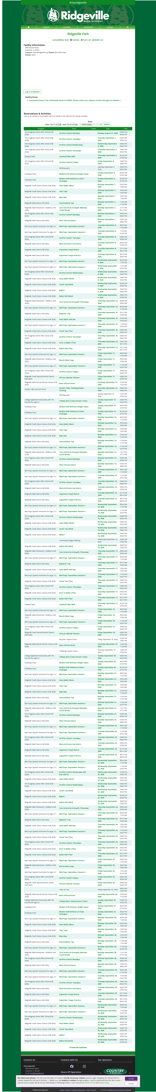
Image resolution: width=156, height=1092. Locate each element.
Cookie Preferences (78, 1090)
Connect (110, 27)
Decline (131, 1084)
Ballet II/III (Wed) (66, 296)
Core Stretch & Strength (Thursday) (74, 302)
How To (93, 1090)
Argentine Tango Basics (69, 249)
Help (88, 1090)
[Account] (127, 27)
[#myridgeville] (78, 15)
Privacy (67, 1090)
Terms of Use (90, 1083)
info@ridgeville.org (37, 1073)
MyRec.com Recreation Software (120, 1090)
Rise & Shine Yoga (66, 360)
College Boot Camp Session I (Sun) (73, 401)
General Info (88, 27)
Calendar (75, 40)
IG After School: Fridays (68, 162)
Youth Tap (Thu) (66, 331)
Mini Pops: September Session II (72, 232)
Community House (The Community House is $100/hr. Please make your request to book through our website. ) (75, 100)
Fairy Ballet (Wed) (66, 279)
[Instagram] (84, 1066)
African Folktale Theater (69, 377)
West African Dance (67, 220)
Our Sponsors (105, 1059)
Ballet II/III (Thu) (65, 348)
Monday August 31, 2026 (108, 133)
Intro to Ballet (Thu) (67, 343)
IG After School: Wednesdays (71, 145)
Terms (62, 1090)
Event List (87, 40)
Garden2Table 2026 (67, 156)
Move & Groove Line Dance (70, 244)
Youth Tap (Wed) (66, 284)
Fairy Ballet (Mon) (66, 185)
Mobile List (98, 40)
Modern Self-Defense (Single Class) (73, 174)
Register (46, 27)
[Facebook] (71, 1066)
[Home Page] (28, 27)
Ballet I (62, 290)
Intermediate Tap (66, 203)
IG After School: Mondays (69, 133)
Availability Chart (61, 40)
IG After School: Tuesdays (70, 139)
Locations (66, 27)
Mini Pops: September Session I (72, 226)
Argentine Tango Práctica (70, 255)
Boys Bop (63, 197)
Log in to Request (32, 92)
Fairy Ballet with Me (67, 319)
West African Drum (67, 383)
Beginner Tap (64, 313)
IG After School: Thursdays (70, 151)
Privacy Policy (104, 1083)
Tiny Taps (63, 191)
